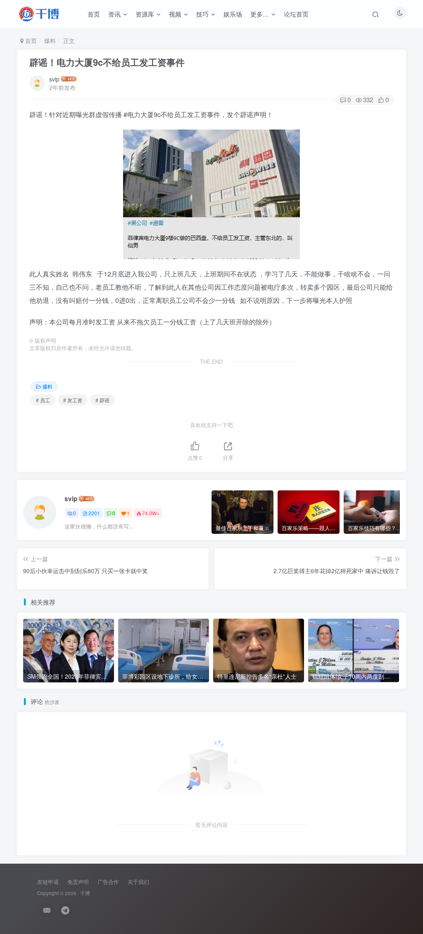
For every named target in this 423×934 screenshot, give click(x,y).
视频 (175, 14)
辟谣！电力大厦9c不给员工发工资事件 (107, 62)
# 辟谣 (102, 399)
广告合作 (108, 882)
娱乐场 (232, 14)
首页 (94, 14)
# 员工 (43, 399)
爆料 (50, 40)
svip (54, 79)
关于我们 (138, 882)
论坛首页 (296, 14)
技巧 (202, 14)
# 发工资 (72, 399)
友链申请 (48, 882)
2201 (94, 512)
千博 (85, 893)
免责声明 (78, 882)
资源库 (144, 14)
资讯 (114, 14)
